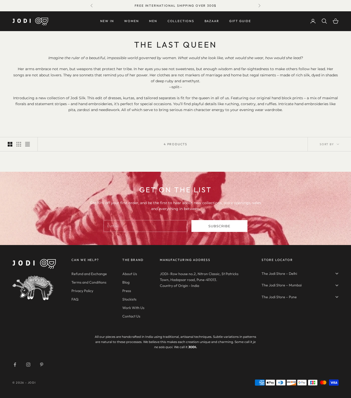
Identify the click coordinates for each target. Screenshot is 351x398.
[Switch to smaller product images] (18, 144)
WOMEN (131, 21)
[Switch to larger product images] (10, 144)
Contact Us (131, 316)
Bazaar (212, 21)
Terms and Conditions (88, 282)
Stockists (129, 299)
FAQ (74, 299)
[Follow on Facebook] (14, 364)
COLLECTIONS (181, 21)
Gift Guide (240, 21)
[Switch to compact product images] (27, 144)
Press (126, 290)
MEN (153, 21)
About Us (129, 274)
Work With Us (133, 307)
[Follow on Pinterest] (41, 364)
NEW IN (107, 21)
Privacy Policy (82, 290)
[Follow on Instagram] (28, 364)
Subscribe (219, 226)
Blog (126, 282)
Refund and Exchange (89, 274)
